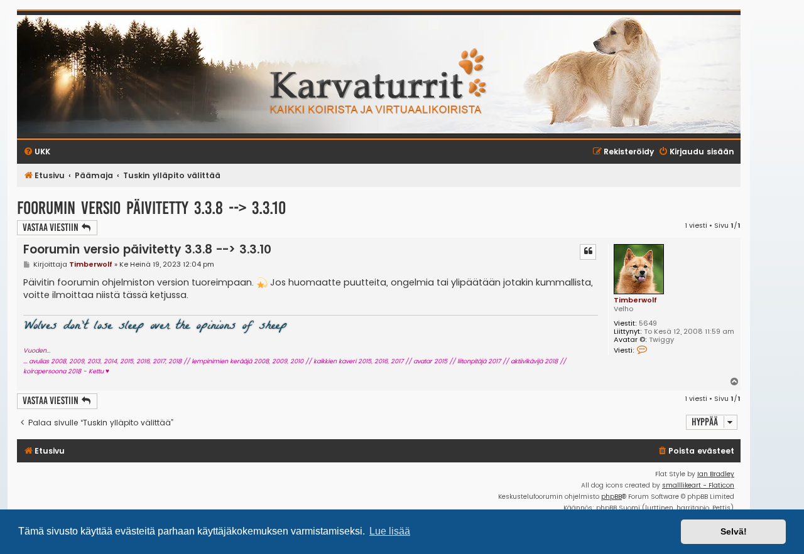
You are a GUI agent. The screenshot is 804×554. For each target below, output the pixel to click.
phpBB (611, 496)
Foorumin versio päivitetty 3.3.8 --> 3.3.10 (151, 208)
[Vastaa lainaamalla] (588, 251)
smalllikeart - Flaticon (698, 485)
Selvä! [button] (733, 531)
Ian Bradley (715, 474)
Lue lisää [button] (389, 531)
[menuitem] (695, 451)
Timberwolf (635, 300)
